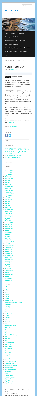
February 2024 (9, 186)
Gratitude (7, 327)
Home (6, 33)
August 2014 (8, 253)
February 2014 (9, 255)
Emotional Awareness (11, 314)
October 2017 (8, 230)
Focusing (7, 321)
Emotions (7, 315)
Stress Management (25, 47)
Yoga (6, 373)
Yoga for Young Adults (11, 379)
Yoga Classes (23, 51)
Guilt (6, 331)
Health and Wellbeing (11, 335)
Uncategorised (13, 126)
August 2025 (8, 175)
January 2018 (8, 224)
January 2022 (8, 199)
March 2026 (8, 169)
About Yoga (21, 33)
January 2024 (8, 188)
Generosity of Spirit (10, 325)
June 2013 (7, 263)
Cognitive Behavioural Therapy (13, 302)
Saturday (7, 354)
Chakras (7, 296)
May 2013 (7, 265)
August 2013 (8, 261)
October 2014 (8, 251)
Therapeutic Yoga (9, 363)
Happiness (8, 333)
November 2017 (9, 228)
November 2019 (9, 215)
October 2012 (8, 276)
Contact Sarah (16, 37)
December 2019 (9, 213)
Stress (6, 360)
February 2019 (9, 217)
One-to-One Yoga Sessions (11, 44)
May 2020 (7, 203)
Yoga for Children (10, 377)
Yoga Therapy (8, 55)
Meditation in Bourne (20, 55)
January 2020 (8, 211)
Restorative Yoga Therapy (11, 47)
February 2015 (9, 247)
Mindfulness (23, 40)
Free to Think (11, 10)
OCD (6, 350)
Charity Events (9, 300)
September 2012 (9, 278)
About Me (13, 33)
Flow (6, 319)
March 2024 (8, 184)
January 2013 (8, 272)
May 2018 (7, 219)
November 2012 (9, 274)
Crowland (7, 306)
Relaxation (8, 352)
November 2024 (9, 178)
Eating (6, 312)
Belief (6, 292)
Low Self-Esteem (9, 342)
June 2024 (7, 180)
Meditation (8, 344)
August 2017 (8, 234)
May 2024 (7, 182)
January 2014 (8, 257)
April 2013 (7, 267)
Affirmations (8, 287)
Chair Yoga (8, 37)
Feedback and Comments (11, 40)
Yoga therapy (8, 383)
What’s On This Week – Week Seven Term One (17, 150)
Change (7, 298)
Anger (6, 289)
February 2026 (9, 171)
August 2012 (8, 280)
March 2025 (8, 177)
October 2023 (8, 192)
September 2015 (9, 246)
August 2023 (8, 196)
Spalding (7, 358)
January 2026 (8, 173)
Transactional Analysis (11, 365)
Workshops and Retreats (11, 51)
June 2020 (7, 201)
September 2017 (9, 232)
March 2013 (8, 269)
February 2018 (9, 223)
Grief (6, 329)
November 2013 (9, 259)
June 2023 (7, 198)
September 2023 (9, 194)
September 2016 (9, 242)
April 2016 (7, 244)
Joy (6, 340)
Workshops (8, 371)
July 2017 (7, 236)
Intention (7, 338)
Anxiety (7, 291)
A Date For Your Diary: (15, 66)
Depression (8, 308)
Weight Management (10, 369)
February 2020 (9, 209)
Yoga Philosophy (9, 381)
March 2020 (8, 207)
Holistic (7, 337)
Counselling (8, 304)
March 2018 (8, 221)
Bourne (7, 294)
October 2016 (8, 240)
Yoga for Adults (9, 375)
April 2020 (7, 205)
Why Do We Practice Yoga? (12, 157)
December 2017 (9, 226)
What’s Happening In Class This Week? (16, 148)
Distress (7, 310)
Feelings (7, 317)
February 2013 (9, 270)
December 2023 (9, 190)
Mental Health (8, 346)
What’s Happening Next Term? (13, 155)
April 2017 (7, 238)
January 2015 (8, 249)
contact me (11, 122)
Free (6, 323)
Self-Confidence (9, 356)
